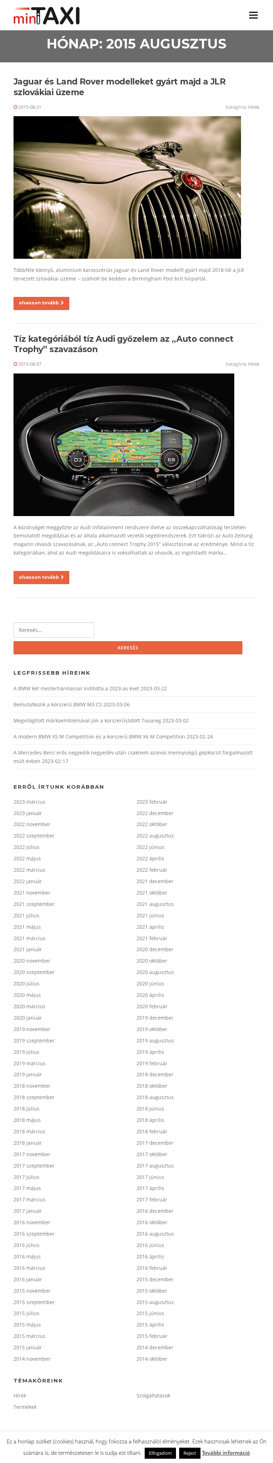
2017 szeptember (34, 1165)
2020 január (28, 1017)
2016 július (26, 1245)
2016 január (28, 1279)
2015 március (30, 1336)
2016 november (32, 1222)
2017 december (154, 1142)
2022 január (28, 881)
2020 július (26, 983)
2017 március (30, 1199)
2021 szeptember (34, 904)
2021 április (150, 926)
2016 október (151, 1222)
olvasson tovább (39, 302)
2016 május (27, 1256)
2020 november (32, 960)
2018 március (30, 1131)
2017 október (151, 1154)
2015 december (154, 1279)
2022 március (30, 869)
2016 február (151, 1267)
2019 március (30, 1063)
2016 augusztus (155, 1233)
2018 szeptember (34, 1097)
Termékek (25, 1406)
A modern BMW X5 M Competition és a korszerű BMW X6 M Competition (99, 736)
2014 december (154, 1347)
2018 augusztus (155, 1097)
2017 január (28, 1210)
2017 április (150, 1188)
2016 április (150, 1256)
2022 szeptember (34, 835)
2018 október (151, 1085)
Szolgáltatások (153, 1395)
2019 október (151, 1029)
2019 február (151, 1063)
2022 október (151, 824)
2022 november (32, 824)
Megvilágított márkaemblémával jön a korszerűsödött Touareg (87, 720)
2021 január (28, 949)
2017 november (32, 1154)
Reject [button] (189, 1453)
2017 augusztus (155, 1165)
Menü (253, 15)
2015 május (27, 1324)
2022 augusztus (155, 835)
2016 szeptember (34, 1233)
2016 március (30, 1267)
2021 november (32, 892)
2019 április (150, 1052)
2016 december (154, 1210)
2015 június (150, 1313)
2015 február (151, 1336)
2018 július (26, 1108)
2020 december (154, 949)
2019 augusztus (155, 1040)
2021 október (151, 892)
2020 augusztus (155, 972)
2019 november (32, 1029)
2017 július (26, 1177)
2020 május (27, 994)
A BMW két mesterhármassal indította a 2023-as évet (76, 688)
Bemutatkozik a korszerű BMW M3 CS (58, 704)
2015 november (32, 1290)
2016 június (150, 1245)
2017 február (151, 1199)
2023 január (28, 813)
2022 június (150, 847)
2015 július (26, 1313)
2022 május (27, 858)
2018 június (150, 1108)
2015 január (28, 1347)
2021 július (26, 915)
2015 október (151, 1290)
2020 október (151, 960)
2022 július (26, 847)
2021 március (30, 938)
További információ (226, 1452)
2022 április (150, 858)
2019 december (154, 1017)
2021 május (27, 926)
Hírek (253, 107)
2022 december (154, 813)
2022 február (151, 869)
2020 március (30, 1006)
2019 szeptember (34, 1040)
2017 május (27, 1188)
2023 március (30, 801)
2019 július (26, 1052)
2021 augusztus (155, 904)
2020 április (150, 994)
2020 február (151, 1006)
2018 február (151, 1131)
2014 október (151, 1358)
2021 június (150, 915)
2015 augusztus (155, 1302)
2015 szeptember (34, 1302)
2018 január (28, 1142)
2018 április (150, 1120)
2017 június (150, 1177)
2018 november (32, 1085)
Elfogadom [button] (160, 1453)
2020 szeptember (34, 972)
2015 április (150, 1324)
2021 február (151, 938)
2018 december (154, 1074)
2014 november (32, 1358)
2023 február (151, 801)
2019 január (28, 1074)
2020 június (150, 983)
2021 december (154, 881)
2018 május (27, 1120)
